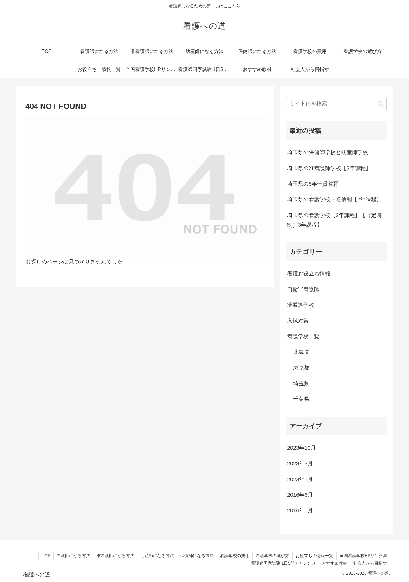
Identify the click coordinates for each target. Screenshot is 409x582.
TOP (46, 555)
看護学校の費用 (234, 555)
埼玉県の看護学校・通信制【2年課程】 (334, 199)
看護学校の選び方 (272, 555)
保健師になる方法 (197, 555)
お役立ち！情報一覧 (314, 555)
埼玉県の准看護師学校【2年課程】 (329, 168)
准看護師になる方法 (115, 555)
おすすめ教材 (334, 563)
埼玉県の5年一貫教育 (313, 184)
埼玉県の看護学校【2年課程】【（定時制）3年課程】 (334, 220)
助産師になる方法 (157, 555)
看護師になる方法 (73, 555)
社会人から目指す (370, 563)
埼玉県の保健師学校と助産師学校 (327, 152)
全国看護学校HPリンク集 (363, 555)
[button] (380, 103)
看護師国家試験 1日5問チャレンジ (283, 563)
